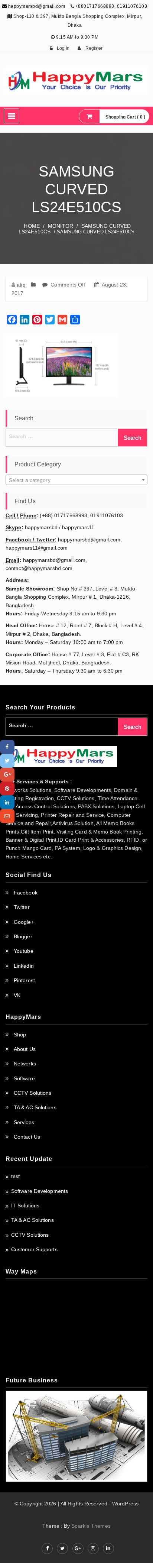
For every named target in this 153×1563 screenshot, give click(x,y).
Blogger (23, 936)
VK (17, 995)
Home (31, 226)
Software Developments (39, 1191)
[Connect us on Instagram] (93, 1548)
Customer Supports (34, 1249)
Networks (25, 1064)
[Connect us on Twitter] (62, 1548)
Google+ (24, 922)
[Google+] (7, 775)
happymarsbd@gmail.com (36, 6)
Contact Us (27, 1137)
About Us (25, 1049)
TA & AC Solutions (35, 1107)
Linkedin (24, 966)
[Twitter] (7, 761)
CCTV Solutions (32, 1093)
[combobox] (76, 480)
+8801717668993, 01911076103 (111, 6)
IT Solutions (25, 1205)
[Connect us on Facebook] (47, 1548)
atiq (21, 285)
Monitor (60, 226)
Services (24, 1122)
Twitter (22, 907)
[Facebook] (7, 747)
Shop (20, 1035)
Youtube (23, 951)
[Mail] (7, 816)
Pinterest (24, 980)
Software (24, 1078)
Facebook (26, 893)
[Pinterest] (7, 788)
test (15, 1176)
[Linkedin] (7, 802)
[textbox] (76, 480)
